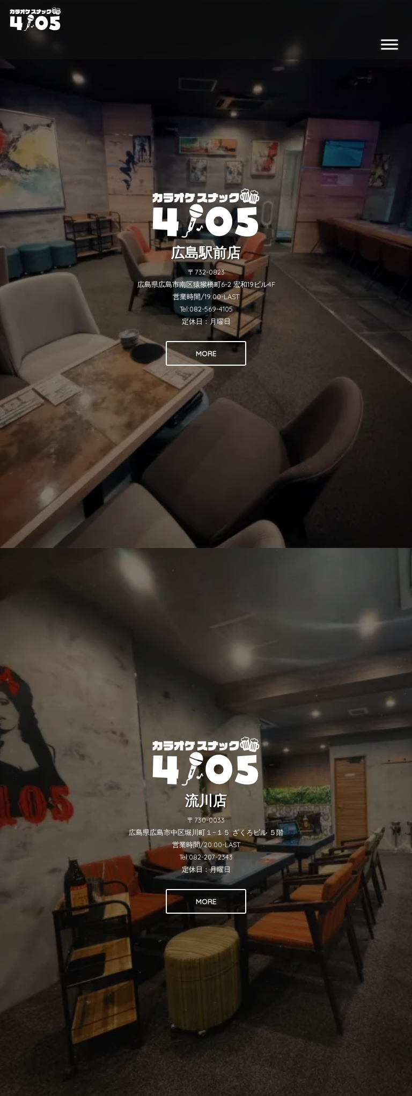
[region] (206, 548)
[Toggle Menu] (389, 44)
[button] (206, 274)
